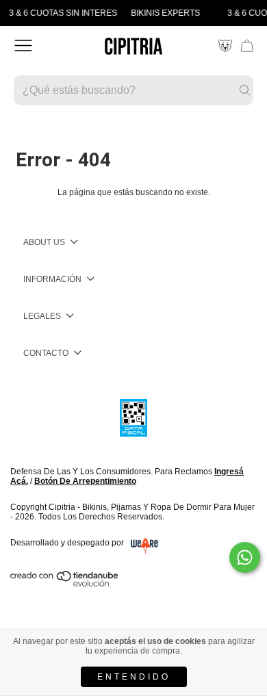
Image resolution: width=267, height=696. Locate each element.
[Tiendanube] (65, 584)
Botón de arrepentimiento (85, 481)
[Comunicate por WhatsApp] (244, 557)
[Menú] (23, 46)
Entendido (133, 677)
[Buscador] (133, 90)
